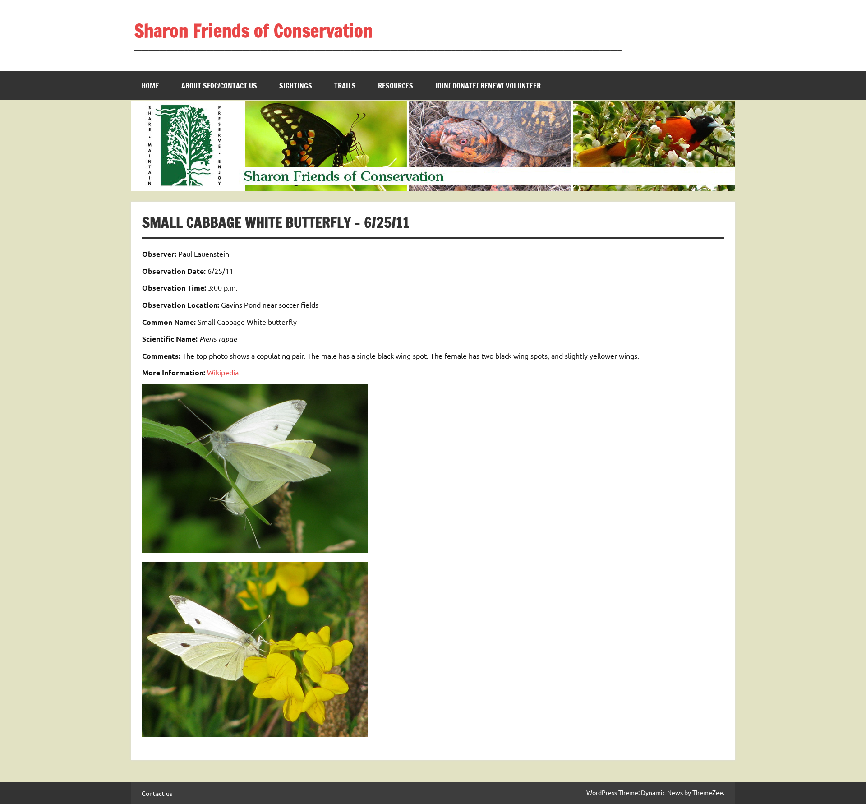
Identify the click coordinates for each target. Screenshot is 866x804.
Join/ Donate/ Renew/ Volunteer (488, 86)
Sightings (295, 86)
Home (150, 86)
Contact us (157, 793)
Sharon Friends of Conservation (253, 30)
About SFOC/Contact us (219, 86)
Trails (345, 86)
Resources (395, 86)
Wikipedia (223, 372)
